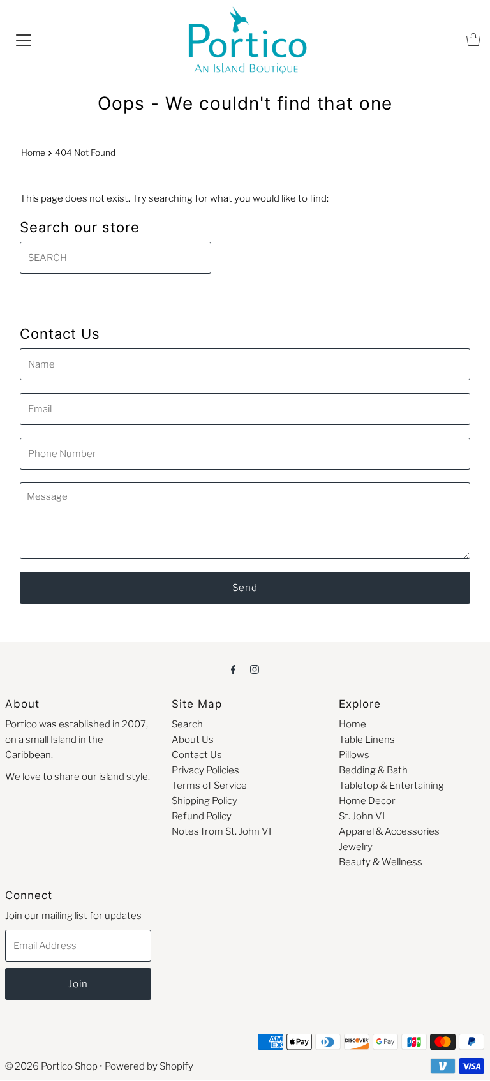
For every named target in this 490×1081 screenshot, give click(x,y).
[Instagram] (254, 668)
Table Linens (367, 739)
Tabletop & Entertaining (391, 785)
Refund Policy (202, 816)
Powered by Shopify (149, 1066)
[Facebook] (233, 668)
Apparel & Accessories (389, 831)
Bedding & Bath (373, 770)
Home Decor (367, 801)
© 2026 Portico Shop (51, 1066)
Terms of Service (209, 785)
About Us (193, 739)
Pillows (354, 755)
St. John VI (362, 816)
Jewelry (356, 847)
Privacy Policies (205, 770)
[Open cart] (473, 39)
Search (187, 724)
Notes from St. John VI (221, 831)
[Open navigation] (23, 40)
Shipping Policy (204, 801)
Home (33, 152)
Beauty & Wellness (380, 862)
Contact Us (197, 755)
